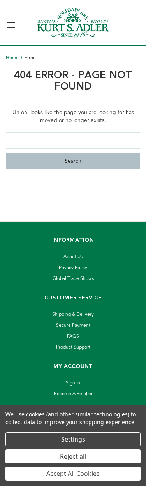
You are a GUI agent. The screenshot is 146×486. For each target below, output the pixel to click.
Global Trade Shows (73, 278)
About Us (73, 257)
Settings (73, 439)
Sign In (73, 383)
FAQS (73, 336)
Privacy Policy (73, 267)
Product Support (73, 347)
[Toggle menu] (10, 21)
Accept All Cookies (73, 473)
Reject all (73, 456)
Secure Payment (73, 325)
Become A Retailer (73, 394)
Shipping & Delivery (73, 314)
